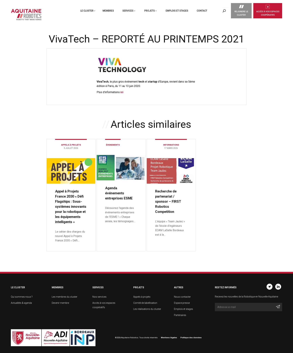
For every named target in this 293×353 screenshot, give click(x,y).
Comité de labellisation (145, 303)
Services (127, 10)
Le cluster (86, 10)
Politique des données (191, 338)
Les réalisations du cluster (147, 309)
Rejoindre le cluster (241, 13)
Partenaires (180, 315)
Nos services (99, 296)
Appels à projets (141, 296)
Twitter (269, 287)
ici (121, 92)
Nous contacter (182, 296)
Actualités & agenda (21, 303)
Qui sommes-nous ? (22, 296)
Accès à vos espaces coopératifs (267, 13)
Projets (149, 10)
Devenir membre (60, 303)
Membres (108, 10)
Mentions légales (169, 338)
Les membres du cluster (64, 296)
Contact (202, 10)
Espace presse (182, 303)
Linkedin (278, 287)
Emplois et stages (177, 10)
